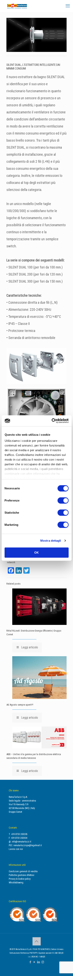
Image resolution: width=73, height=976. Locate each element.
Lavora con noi (16, 849)
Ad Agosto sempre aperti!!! (19, 704)
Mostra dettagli (50, 540)
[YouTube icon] (34, 962)
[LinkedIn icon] (38, 962)
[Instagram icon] (42, 962)
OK (36, 552)
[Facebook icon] (30, 962)
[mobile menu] (67, 6)
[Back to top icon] (37, 941)
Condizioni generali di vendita (23, 871)
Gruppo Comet (15, 812)
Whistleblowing (16, 882)
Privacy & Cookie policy (20, 878)
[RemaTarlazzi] (17, 6)
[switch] (63, 500)
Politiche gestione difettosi (21, 875)
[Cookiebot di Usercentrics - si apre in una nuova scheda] (52, 420)
